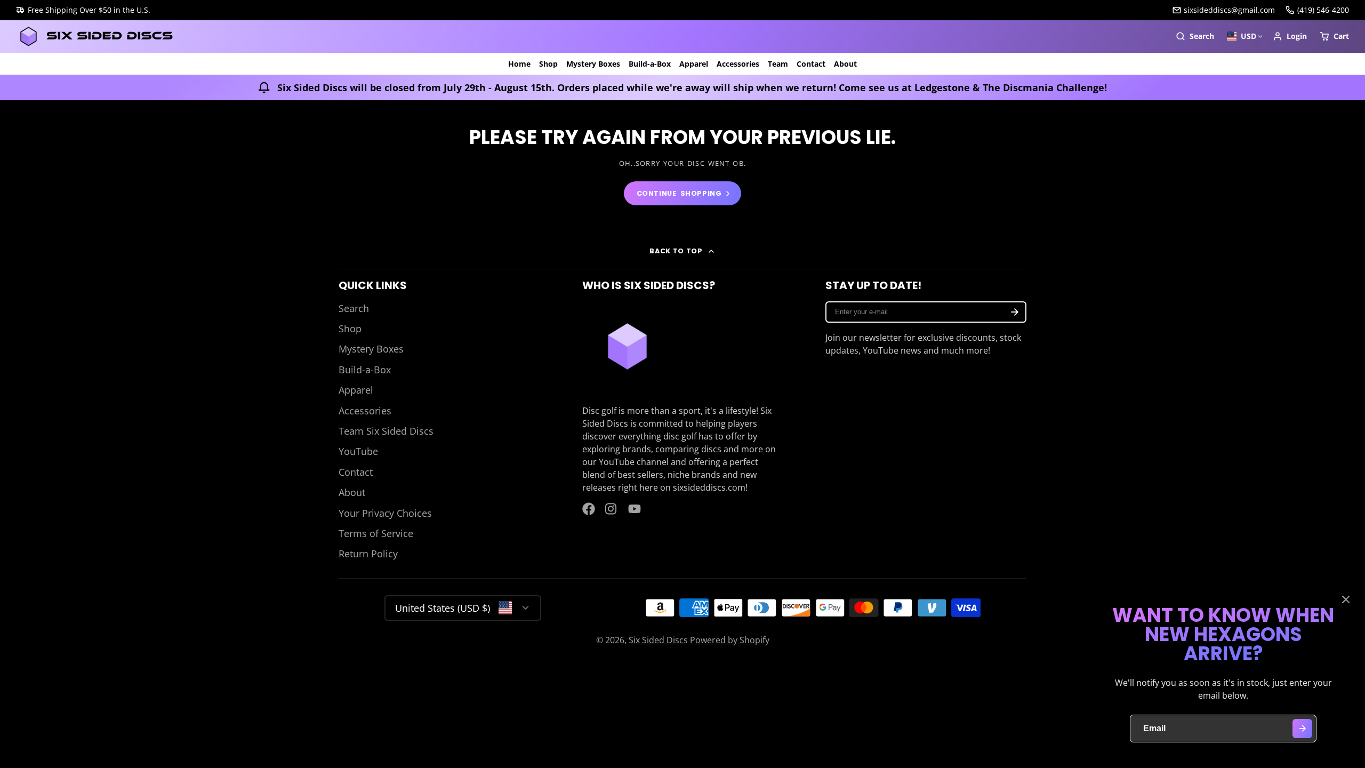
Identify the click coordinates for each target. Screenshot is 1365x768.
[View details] (627, 346)
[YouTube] (634, 508)
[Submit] (1302, 729)
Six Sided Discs (658, 640)
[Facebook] (588, 508)
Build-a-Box (650, 64)
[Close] (1345, 599)
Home (519, 64)
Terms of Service (376, 533)
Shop (548, 64)
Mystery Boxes (593, 64)
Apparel (693, 64)
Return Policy (368, 553)
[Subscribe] (1014, 312)
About (845, 64)
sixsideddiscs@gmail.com (1229, 10)
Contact (811, 64)
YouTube (358, 451)
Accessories (738, 64)
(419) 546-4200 (1323, 10)
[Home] (96, 36)
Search (354, 308)
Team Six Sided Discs (386, 431)
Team (778, 64)
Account (1290, 36)
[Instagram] (611, 508)
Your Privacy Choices (385, 513)
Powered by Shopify (729, 640)
